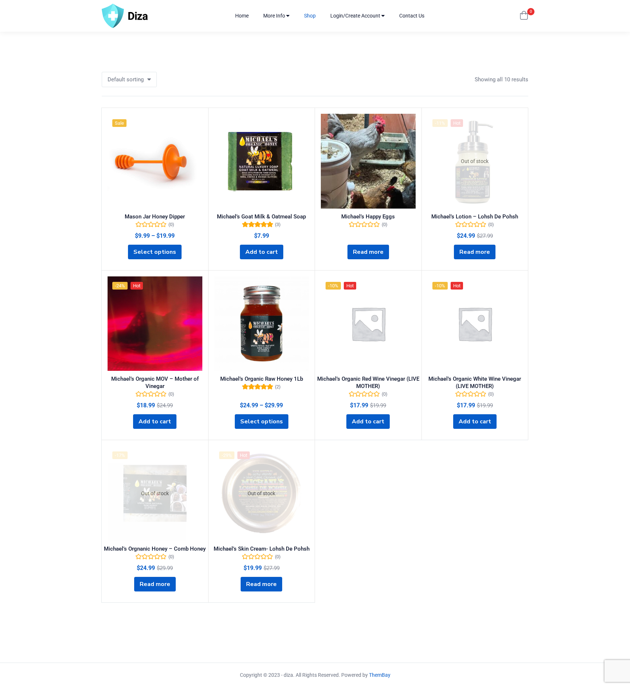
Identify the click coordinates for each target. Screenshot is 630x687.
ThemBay (379, 675)
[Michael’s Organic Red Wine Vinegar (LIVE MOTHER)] (368, 323)
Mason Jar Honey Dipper (155, 216)
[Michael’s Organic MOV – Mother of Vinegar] (155, 323)
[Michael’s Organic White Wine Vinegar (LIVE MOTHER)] (475, 323)
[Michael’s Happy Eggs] (368, 161)
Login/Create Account (355, 16)
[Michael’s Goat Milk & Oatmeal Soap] (261, 161)
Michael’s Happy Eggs (368, 216)
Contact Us (411, 16)
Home (242, 16)
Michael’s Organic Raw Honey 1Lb (261, 379)
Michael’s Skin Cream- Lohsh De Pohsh (262, 549)
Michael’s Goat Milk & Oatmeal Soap (261, 216)
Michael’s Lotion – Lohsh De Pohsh (474, 216)
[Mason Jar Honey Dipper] (155, 161)
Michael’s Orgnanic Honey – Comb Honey (155, 549)
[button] (524, 16)
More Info (274, 16)
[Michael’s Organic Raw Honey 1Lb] (261, 323)
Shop (310, 16)
